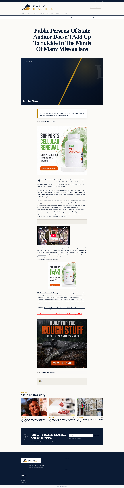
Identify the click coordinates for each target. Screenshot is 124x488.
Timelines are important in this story (47, 293)
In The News (58, 25)
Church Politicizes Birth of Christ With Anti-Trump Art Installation (90, 420)
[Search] (102, 7)
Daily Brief (98, 1)
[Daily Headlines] (37, 7)
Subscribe (96, 435)
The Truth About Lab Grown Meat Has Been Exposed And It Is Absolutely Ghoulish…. (56, 17)
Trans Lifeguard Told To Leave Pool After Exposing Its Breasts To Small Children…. (92, 17)
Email (48, 121)
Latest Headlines (65, 25)
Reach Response (64, 486)
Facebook (44, 121)
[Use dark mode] (102, 1)
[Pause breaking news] (102, 17)
